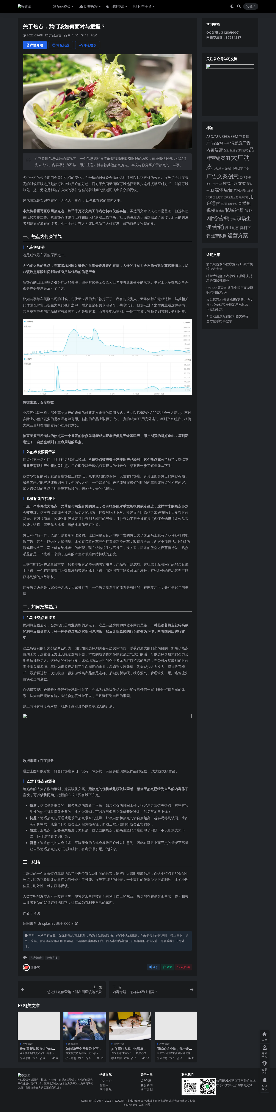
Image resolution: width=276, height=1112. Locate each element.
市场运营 (237, 168)
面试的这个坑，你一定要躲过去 (174, 1050)
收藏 (169, 967)
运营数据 (219, 235)
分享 (155, 967)
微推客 (35, 967)
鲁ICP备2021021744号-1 (138, 1104)
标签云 (104, 1085)
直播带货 (232, 204)
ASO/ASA (213, 136)
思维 (242, 177)
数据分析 (217, 183)
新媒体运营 (221, 189)
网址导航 (106, 1089)
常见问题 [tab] (62, 45)
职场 (233, 219)
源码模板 (64, 6)
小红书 (217, 168)
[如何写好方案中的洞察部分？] (130, 1026)
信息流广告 (240, 142)
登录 (252, 6)
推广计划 (147, 1089)
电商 (224, 204)
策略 (249, 210)
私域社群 (234, 210)
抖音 (249, 177)
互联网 (244, 136)
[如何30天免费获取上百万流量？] (84, 1026)
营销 (218, 227)
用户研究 (243, 197)
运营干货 (145, 6)
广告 (246, 168)
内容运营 (36, 958)
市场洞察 (227, 168)
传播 (226, 143)
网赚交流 (117, 6)
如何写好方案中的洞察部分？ (129, 1050)
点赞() (185, 967)
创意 (226, 150)
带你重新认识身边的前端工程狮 (37, 1050)
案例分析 (240, 190)
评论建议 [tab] (89, 45)
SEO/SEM (230, 136)
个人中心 (106, 1080)
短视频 (220, 211)
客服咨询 (147, 1085)
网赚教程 (91, 6)
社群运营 (73, 1044)
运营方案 (52, 958)
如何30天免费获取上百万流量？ (84, 1050)
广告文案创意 (222, 176)
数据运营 (230, 183)
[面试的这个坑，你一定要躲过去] (176, 1026)
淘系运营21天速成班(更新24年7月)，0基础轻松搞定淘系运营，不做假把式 (229, 304)
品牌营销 (242, 150)
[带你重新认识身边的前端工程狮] (39, 1026)
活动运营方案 (231, 197)
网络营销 (218, 218)
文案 (242, 183)
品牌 (232, 150)
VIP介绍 (146, 1080)
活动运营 (218, 197)
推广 (209, 183)
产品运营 (55, 35)
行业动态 (232, 227)
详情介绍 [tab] (36, 45)
